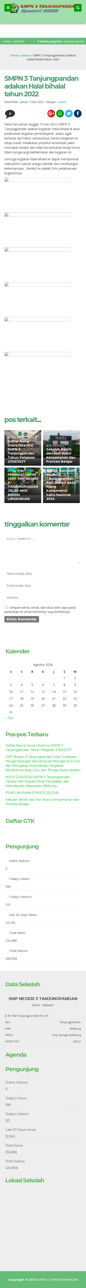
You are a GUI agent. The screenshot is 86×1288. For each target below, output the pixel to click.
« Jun (9, 718)
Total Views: (18, 933)
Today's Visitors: (21, 897)
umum (62, 102)
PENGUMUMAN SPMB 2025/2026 (32, 793)
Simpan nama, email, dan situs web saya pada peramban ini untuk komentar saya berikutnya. (40, 609)
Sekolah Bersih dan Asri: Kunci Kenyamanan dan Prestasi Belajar (60, 455)
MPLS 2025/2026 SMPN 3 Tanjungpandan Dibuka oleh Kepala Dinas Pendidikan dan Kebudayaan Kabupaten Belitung (38, 781)
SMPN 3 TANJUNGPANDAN (57, 1279)
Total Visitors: (19, 951)
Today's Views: (20, 879)
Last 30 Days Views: (23, 915)
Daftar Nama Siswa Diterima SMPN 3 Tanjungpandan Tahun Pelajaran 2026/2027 (21, 451)
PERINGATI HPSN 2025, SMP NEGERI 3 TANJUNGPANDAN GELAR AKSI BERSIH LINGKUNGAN (23, 487)
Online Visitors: (20, 861)
